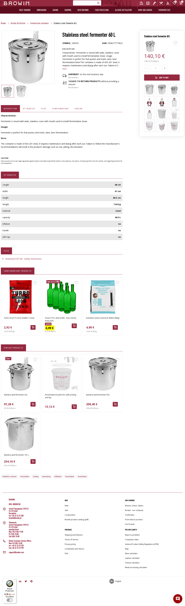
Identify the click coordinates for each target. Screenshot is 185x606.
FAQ (66, 553)
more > (64, 69)
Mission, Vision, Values (134, 505)
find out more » (73, 77)
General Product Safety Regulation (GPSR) (142, 544)
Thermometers (164, 10)
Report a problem (132, 535)
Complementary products (18, 271)
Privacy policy (70, 544)
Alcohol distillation (123, 10)
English (118, 581)
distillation (58, 476)
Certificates (129, 515)
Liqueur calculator (132, 558)
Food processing (102, 10)
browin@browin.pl (15, 518)
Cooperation (70, 515)
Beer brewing (83, 10)
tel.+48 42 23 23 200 (16, 516)
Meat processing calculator (136, 567)
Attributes (29, 108)
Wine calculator (131, 553)
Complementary (60, 108)
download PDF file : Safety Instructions (23, 258)
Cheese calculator (132, 563)
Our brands (130, 524)
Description (10, 108)
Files (44, 108)
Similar (79, 108)
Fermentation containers (39, 23)
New (66, 505)
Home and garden (145, 10)
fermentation (24, 476)
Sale (66, 510)
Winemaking (41, 10)
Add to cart (164, 77)
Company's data (131, 539)
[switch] (10, 600)
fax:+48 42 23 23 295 (16, 548)
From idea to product (134, 519)
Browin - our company (134, 510)
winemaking (46, 476)
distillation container (9, 476)
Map (127, 549)
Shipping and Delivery (74, 535)
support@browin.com (16, 552)
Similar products (13, 348)
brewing (35, 476)
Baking (55, 10)
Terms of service (71, 539)
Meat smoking (24, 10)
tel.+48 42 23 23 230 (16, 545)
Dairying (68, 10)
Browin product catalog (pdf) (76, 519)
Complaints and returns (74, 549)
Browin (3, 23)
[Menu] (14, 580)
